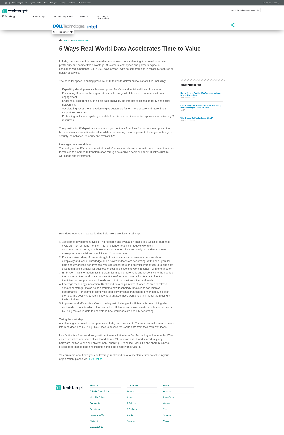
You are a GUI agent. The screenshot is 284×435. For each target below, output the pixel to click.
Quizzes (166, 403)
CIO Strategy (39, 17)
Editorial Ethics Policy (99, 391)
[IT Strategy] (15, 7)
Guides (166, 385)
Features (131, 421)
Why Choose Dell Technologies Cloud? (196, 118)
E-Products (132, 409)
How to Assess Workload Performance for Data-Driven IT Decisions (200, 94)
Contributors (132, 385)
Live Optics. (96, 358)
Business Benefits (80, 40)
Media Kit (94, 421)
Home (66, 40)
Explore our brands (270, 3)
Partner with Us (97, 415)
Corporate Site (96, 427)
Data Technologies (51, 3)
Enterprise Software (68, 3)
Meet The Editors (97, 397)
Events (130, 415)
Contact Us (95, 403)
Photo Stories (169, 397)
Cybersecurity (35, 3)
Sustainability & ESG (63, 17)
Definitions (131, 403)
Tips (165, 409)
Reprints (130, 391)
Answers (130, 397)
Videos (166, 421)
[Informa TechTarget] (6, 3)
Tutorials (167, 415)
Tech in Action (85, 17)
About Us (94, 385)
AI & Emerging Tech (19, 3)
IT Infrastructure (85, 3)
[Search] (257, 10)
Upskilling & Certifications (103, 18)
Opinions (167, 391)
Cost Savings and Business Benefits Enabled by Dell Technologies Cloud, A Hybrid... (200, 107)
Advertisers (95, 409)
